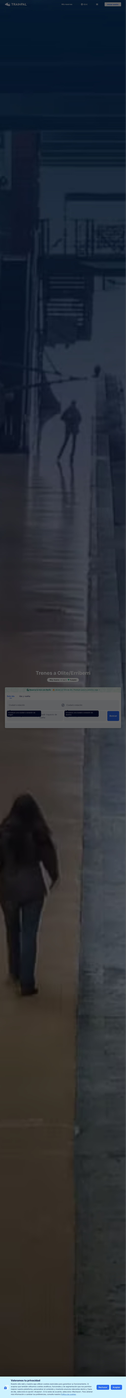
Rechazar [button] (103, 1387)
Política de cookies (68, 1394)
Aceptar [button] (116, 1387)
